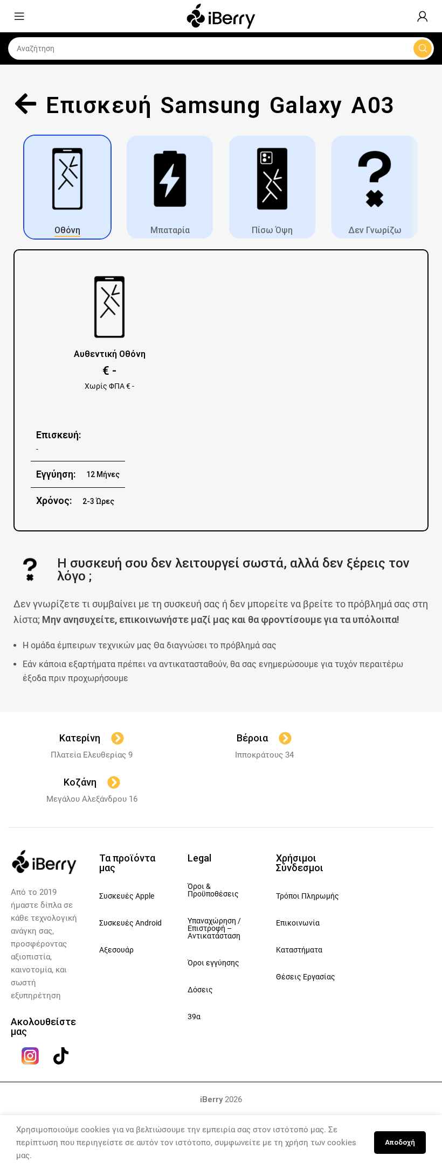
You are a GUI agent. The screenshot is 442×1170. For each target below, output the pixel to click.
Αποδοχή (400, 1142)
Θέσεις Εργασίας (305, 976)
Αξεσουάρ (116, 949)
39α (194, 1016)
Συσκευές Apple (126, 896)
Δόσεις (200, 989)
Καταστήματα (299, 949)
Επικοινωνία (298, 923)
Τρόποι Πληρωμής (307, 896)
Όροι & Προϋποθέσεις (213, 890)
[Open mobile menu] (19, 16)
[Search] (422, 48)
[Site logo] (221, 15)
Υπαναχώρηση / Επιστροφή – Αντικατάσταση (214, 928)
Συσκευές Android (130, 923)
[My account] (422, 16)
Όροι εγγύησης (213, 962)
